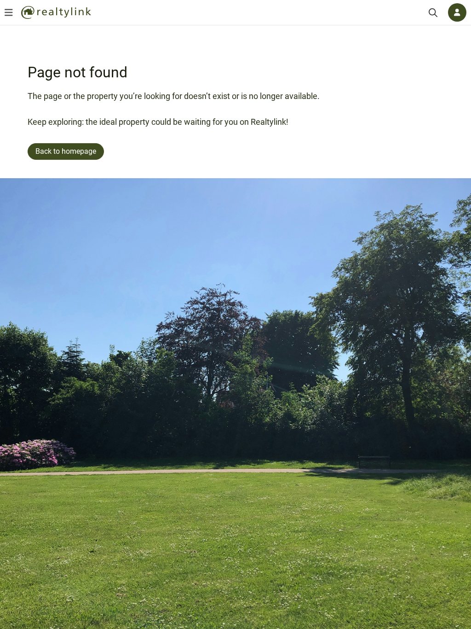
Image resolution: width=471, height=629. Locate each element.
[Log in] (457, 12)
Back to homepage (65, 151)
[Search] (433, 13)
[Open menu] (8, 12)
